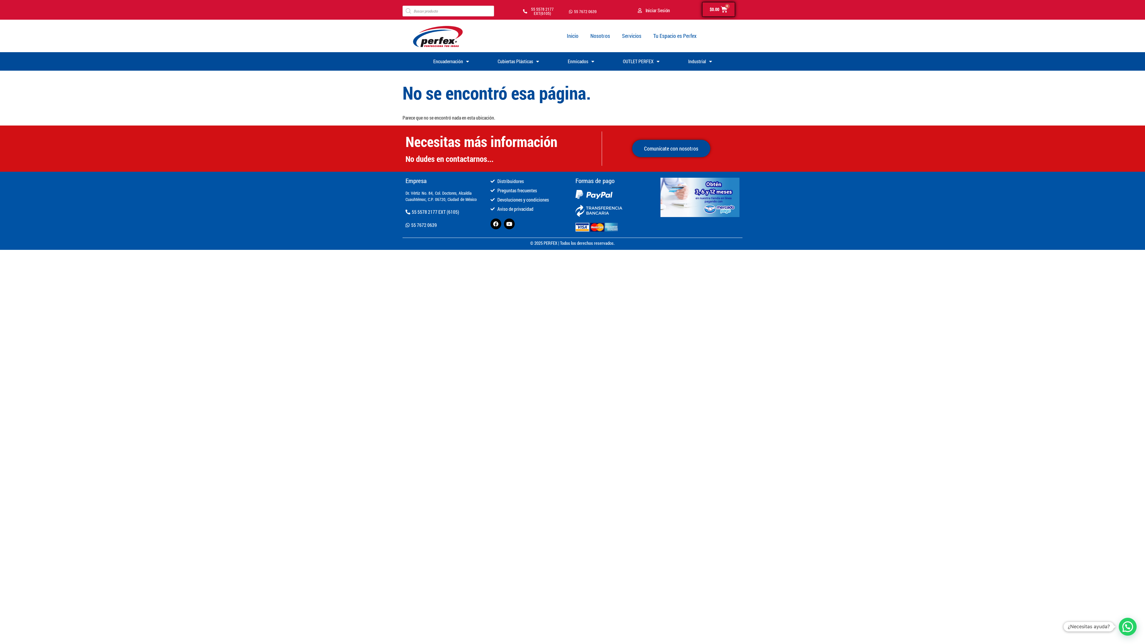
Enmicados (578, 61)
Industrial (697, 61)
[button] (1128, 627)
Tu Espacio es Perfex (675, 35)
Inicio (572, 35)
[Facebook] (496, 224)
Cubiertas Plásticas (515, 61)
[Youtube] (509, 224)
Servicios (631, 35)
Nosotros (600, 35)
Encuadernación (448, 61)
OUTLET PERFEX (638, 61)
